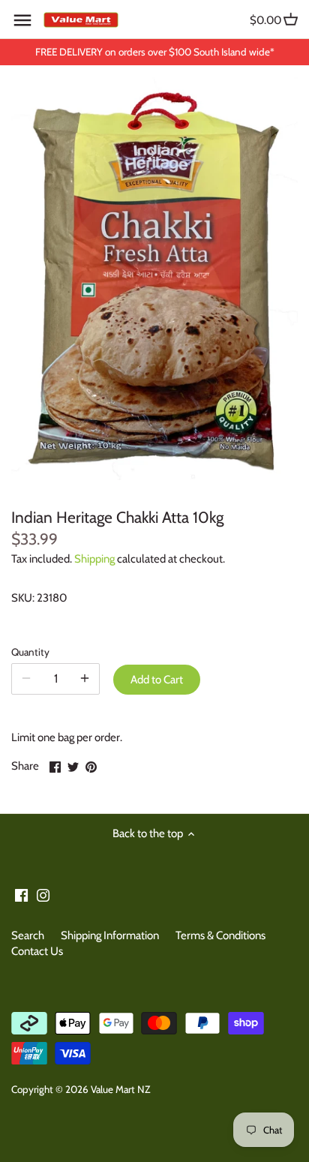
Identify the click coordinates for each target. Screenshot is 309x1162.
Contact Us (37, 951)
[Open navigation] (22, 20)
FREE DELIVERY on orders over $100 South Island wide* (154, 52)
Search (27, 935)
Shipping (94, 559)
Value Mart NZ (120, 1089)
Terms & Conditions (221, 935)
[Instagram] (43, 894)
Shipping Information (110, 935)
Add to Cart (156, 679)
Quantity (30, 652)
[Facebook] (21, 894)
